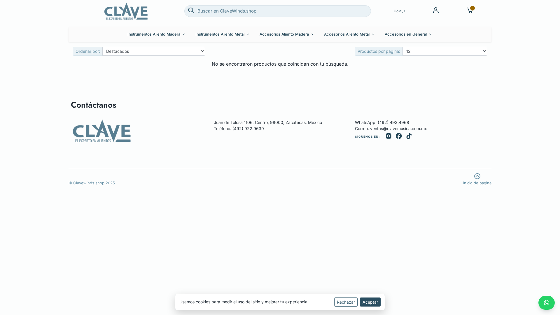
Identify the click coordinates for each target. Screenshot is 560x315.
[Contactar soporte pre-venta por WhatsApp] (546, 303)
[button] (470, 11)
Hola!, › (399, 11)
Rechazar (346, 302)
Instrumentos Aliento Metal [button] (219, 34)
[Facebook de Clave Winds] (398, 137)
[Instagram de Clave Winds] (388, 137)
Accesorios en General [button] (406, 34)
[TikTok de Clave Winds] (409, 137)
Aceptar (370, 302)
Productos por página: (379, 51)
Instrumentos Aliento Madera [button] (153, 34)
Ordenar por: (88, 51)
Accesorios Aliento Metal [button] (347, 34)
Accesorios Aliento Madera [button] (284, 34)
